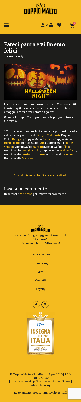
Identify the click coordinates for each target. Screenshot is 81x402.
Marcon (37, 146)
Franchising (41, 263)
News (40, 271)
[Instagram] (45, 304)
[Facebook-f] (36, 304)
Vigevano (28, 158)
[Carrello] (72, 25)
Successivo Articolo (56, 175)
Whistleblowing (41, 385)
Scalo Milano (68, 150)
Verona (68, 154)
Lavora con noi (40, 254)
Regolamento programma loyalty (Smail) (40, 392)
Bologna (17, 139)
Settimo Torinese (33, 154)
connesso (25, 194)
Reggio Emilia (31, 150)
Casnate (48, 139)
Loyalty (40, 289)
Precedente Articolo (25, 175)
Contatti (40, 280)
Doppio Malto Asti (48, 135)
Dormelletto (12, 143)
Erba (42, 143)
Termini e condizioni (56, 381)
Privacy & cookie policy (26, 381)
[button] (6, 25)
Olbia (65, 146)
